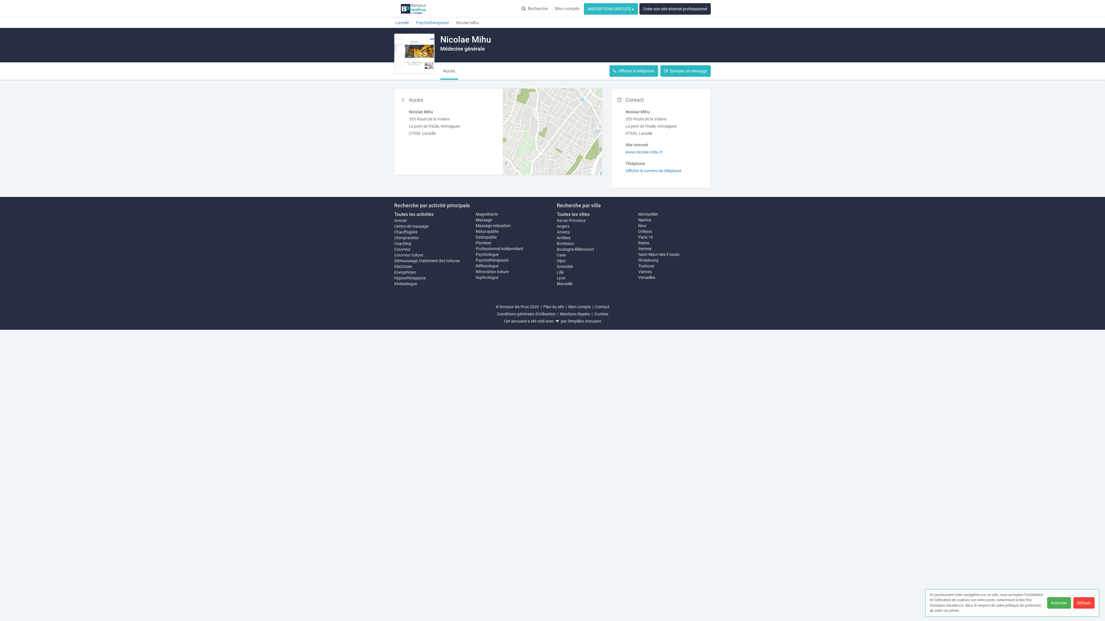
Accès (449, 71)
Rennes (644, 248)
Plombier (483, 243)
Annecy (563, 232)
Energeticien (405, 272)
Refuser (1084, 603)
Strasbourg (648, 260)
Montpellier (648, 214)
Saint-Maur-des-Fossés (658, 254)
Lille (560, 272)
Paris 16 (645, 237)
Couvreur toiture (408, 255)
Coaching (402, 243)
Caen (561, 255)
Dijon (561, 260)
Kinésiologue (405, 283)
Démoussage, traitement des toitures (427, 260)
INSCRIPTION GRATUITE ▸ (611, 9)
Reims (643, 243)
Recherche (538, 8)
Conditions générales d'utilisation (526, 314)
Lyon (561, 278)
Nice (642, 225)
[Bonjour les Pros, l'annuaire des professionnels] (413, 8)
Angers (563, 226)
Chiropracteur (406, 237)
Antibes (563, 237)
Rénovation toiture (492, 271)
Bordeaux (565, 243)
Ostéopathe (486, 237)
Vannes (645, 271)
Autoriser (1059, 603)
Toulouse (646, 266)
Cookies (601, 314)
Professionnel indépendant (499, 248)
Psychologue (487, 254)
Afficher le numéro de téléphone (653, 170)
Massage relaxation (493, 225)
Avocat (400, 220)
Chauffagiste (406, 232)
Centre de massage (411, 226)
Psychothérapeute (492, 260)
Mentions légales (575, 314)
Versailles (646, 277)
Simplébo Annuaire (584, 321)
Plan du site (553, 306)
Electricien (403, 266)
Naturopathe (487, 231)
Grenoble (565, 266)
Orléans (645, 231)
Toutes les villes (573, 214)
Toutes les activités (414, 214)
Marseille (565, 283)
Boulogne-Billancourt (575, 249)
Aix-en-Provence (571, 220)
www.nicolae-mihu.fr (644, 152)
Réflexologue (487, 266)
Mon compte (567, 8)
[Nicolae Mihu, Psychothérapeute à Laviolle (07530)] (414, 54)
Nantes (644, 220)
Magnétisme (487, 214)
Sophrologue (487, 277)
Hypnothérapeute (410, 278)
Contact (602, 306)
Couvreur (402, 249)
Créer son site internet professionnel (675, 9)
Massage (484, 220)
